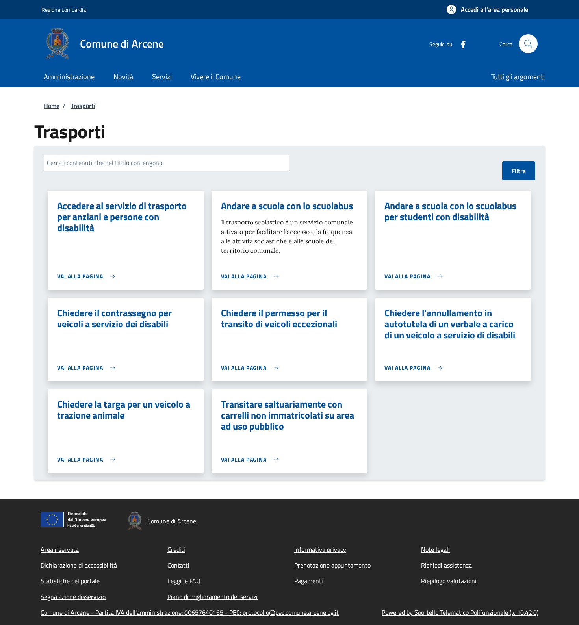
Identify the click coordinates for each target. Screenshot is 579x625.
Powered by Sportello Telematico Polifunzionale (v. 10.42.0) (460, 612)
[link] (88, 276)
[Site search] (528, 43)
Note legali (435, 549)
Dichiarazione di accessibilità (79, 565)
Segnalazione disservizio (73, 596)
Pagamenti (308, 581)
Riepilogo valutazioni (449, 581)
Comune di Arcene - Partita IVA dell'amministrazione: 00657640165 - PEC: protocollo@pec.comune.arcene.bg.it (190, 612)
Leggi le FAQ (183, 581)
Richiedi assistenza (446, 565)
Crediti (176, 549)
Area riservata (60, 549)
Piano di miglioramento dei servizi (212, 596)
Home (51, 105)
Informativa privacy (320, 549)
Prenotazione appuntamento (332, 565)
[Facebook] (460, 43)
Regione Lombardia (63, 10)
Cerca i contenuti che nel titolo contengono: (105, 162)
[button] (487, 9)
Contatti (178, 565)
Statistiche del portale (70, 581)
